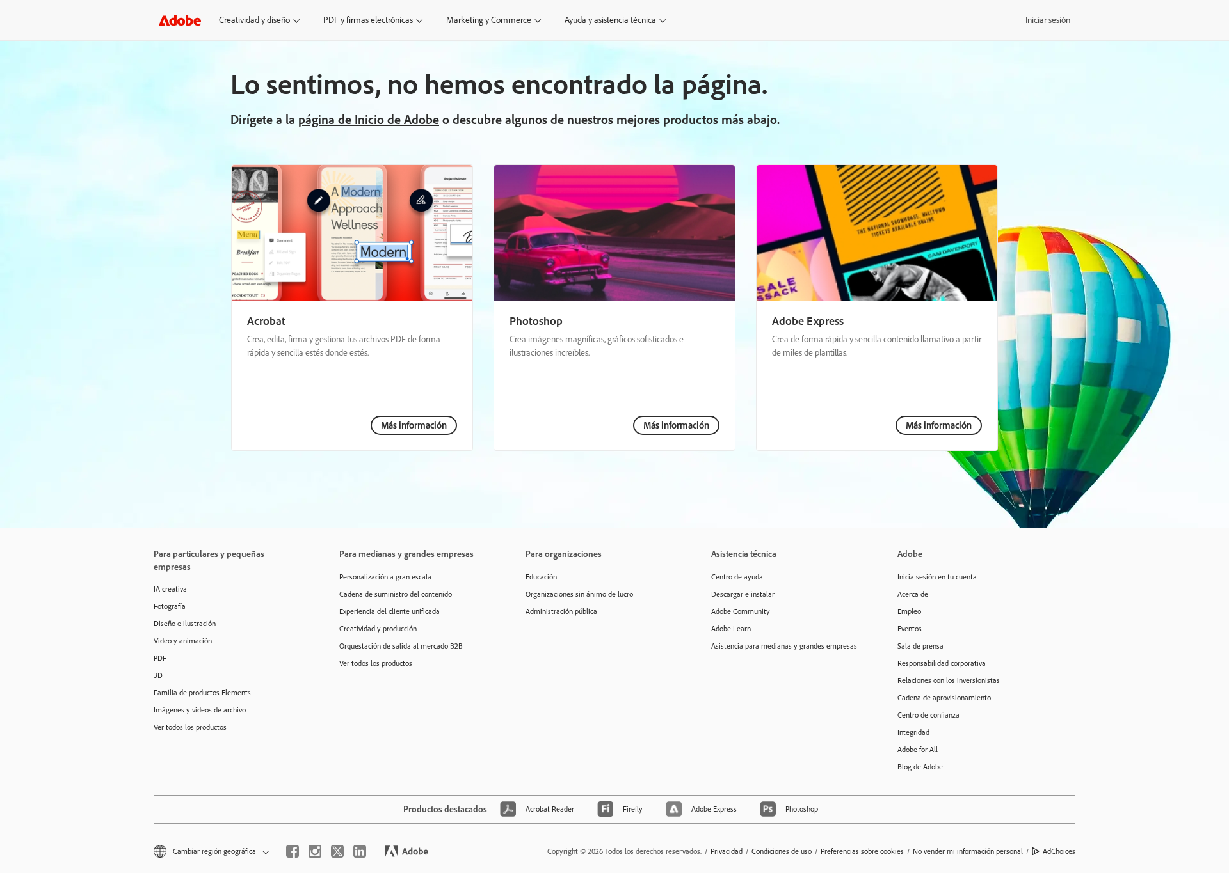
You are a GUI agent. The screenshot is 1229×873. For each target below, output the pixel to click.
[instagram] (315, 851)
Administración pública (561, 611)
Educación (541, 576)
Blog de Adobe (920, 766)
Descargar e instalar (743, 594)
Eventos (909, 628)
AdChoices (1059, 851)
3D (158, 675)
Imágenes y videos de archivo (200, 709)
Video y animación (183, 640)
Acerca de (912, 594)
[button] (210, 851)
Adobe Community (740, 611)
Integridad (913, 732)
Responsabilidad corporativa (941, 663)
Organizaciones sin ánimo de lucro (579, 594)
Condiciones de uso (781, 851)
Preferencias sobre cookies (862, 851)
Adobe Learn (731, 628)
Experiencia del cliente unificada (389, 611)
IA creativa (170, 589)
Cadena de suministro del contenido (395, 594)
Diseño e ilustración (185, 623)
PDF (160, 658)
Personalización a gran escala (385, 576)
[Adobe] (180, 20)
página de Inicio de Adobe (368, 119)
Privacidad (727, 851)
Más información (414, 425)
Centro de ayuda (737, 576)
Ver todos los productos (190, 727)
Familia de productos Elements (202, 692)
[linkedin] (359, 851)
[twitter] (337, 851)
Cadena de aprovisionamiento (944, 697)
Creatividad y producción (378, 628)
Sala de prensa (920, 645)
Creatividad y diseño (254, 20)
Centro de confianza (928, 715)
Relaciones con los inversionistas (948, 680)
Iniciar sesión (1047, 20)
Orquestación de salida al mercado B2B (401, 645)
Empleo (909, 611)
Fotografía (170, 606)
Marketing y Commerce (488, 20)
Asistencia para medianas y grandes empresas (784, 645)
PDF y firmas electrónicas (368, 20)
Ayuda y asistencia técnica (610, 20)
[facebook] (292, 851)
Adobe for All (917, 749)
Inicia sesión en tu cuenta (937, 576)
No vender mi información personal (968, 851)
